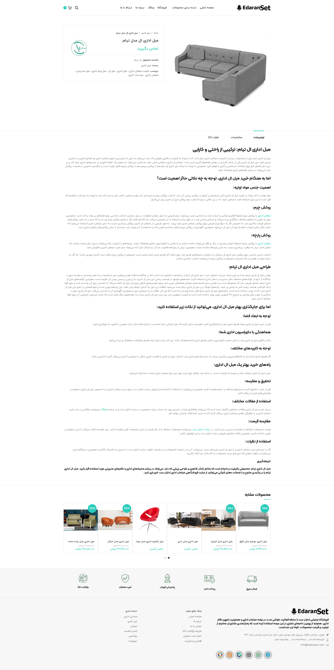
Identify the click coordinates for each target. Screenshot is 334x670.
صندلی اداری (130, 616)
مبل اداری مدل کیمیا (221, 541)
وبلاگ (104, 409)
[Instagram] (248, 655)
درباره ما (197, 621)
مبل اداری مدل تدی (188, 541)
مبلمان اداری (151, 75)
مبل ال (111, 71)
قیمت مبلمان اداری (139, 71)
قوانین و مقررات (192, 641)
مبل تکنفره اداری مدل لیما (149, 541)
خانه (155, 33)
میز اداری (132, 621)
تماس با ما (195, 626)
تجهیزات (132, 641)
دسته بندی (131, 611)
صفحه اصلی (195, 616)
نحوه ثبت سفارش (192, 636)
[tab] (262, 136)
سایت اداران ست (201, 429)
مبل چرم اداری (99, 71)
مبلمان (133, 626)
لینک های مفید (193, 611)
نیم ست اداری (136, 75)
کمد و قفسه (130, 631)
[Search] (76, 7)
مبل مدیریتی (83, 71)
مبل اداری (145, 33)
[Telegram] (268, 655)
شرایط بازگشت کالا (192, 631)
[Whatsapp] (258, 655)
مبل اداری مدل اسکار (118, 541)
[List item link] (272, 640)
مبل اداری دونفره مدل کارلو (253, 541)
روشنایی (133, 636)
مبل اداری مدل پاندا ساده (81, 541)
